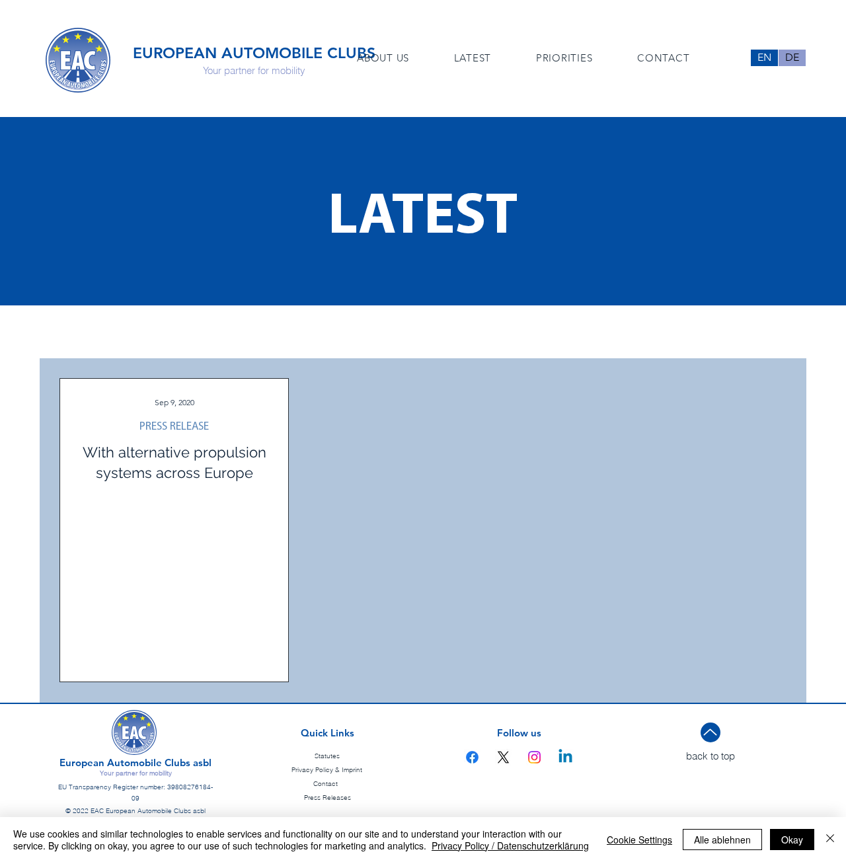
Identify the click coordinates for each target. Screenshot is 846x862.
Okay (792, 839)
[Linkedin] (565, 757)
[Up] (710, 732)
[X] (503, 757)
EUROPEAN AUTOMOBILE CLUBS (254, 53)
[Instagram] (534, 757)
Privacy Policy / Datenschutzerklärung (510, 845)
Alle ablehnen (722, 839)
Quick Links (327, 732)
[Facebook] (472, 757)
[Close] (830, 839)
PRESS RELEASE (174, 426)
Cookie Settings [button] (639, 839)
